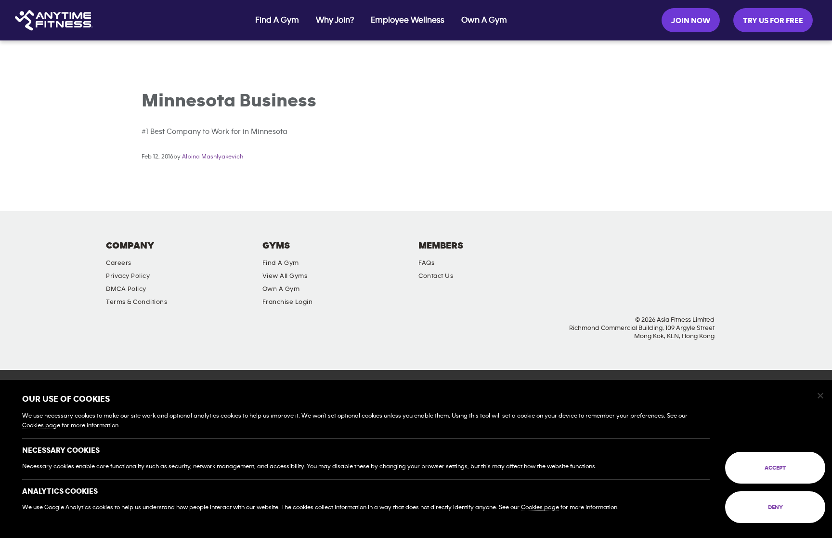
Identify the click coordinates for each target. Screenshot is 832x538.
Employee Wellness (407, 20)
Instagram (634, 254)
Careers (118, 263)
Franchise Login (287, 302)
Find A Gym (277, 20)
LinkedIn (717, 254)
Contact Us (435, 276)
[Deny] (820, 395)
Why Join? (335, 20)
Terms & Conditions (136, 302)
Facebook (607, 254)
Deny (775, 507)
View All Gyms (285, 276)
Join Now (690, 21)
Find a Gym (280, 263)
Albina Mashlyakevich (212, 157)
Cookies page (41, 425)
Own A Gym (484, 20)
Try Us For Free (773, 21)
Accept (775, 468)
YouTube (689, 254)
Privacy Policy (128, 276)
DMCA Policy (126, 289)
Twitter (662, 254)
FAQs (426, 263)
